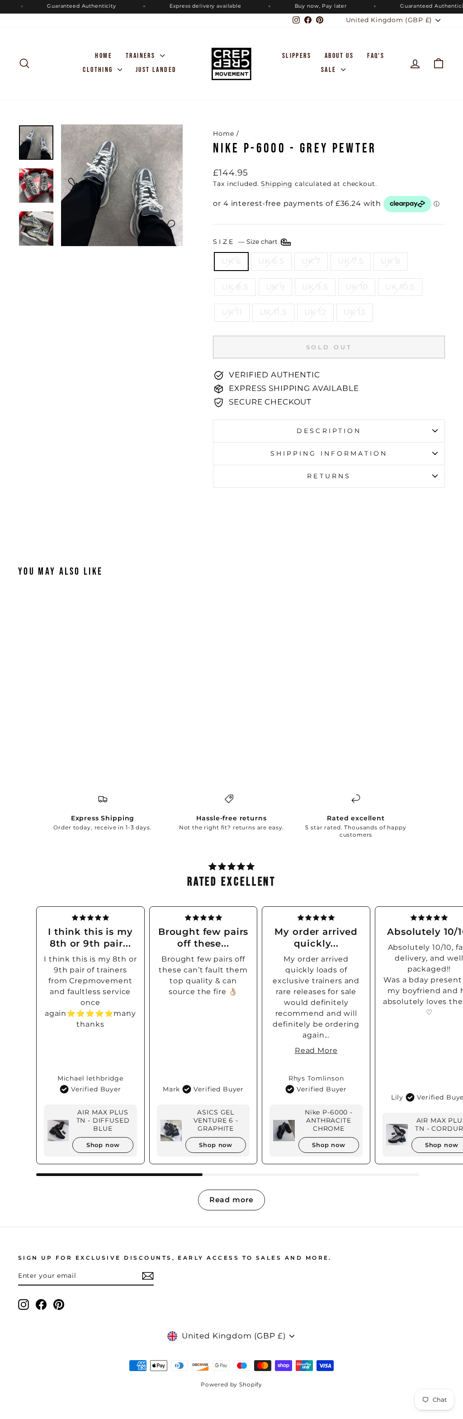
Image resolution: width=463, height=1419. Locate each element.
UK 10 (356, 286)
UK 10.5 (400, 286)
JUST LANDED (156, 70)
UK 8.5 (235, 286)
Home (223, 133)
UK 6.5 (271, 261)
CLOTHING (99, 70)
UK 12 (315, 312)
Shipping (277, 184)
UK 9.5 (315, 286)
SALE (330, 70)
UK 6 (231, 261)
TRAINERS (142, 56)
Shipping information (329, 453)
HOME (103, 56)
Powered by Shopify (231, 1384)
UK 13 (355, 312)
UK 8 (390, 261)
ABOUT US (339, 56)
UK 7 (311, 261)
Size (246, 241)
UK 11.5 (273, 312)
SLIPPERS (296, 56)
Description (329, 430)
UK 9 (275, 286)
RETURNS (329, 476)
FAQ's (375, 56)
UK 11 (232, 312)
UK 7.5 (351, 261)
